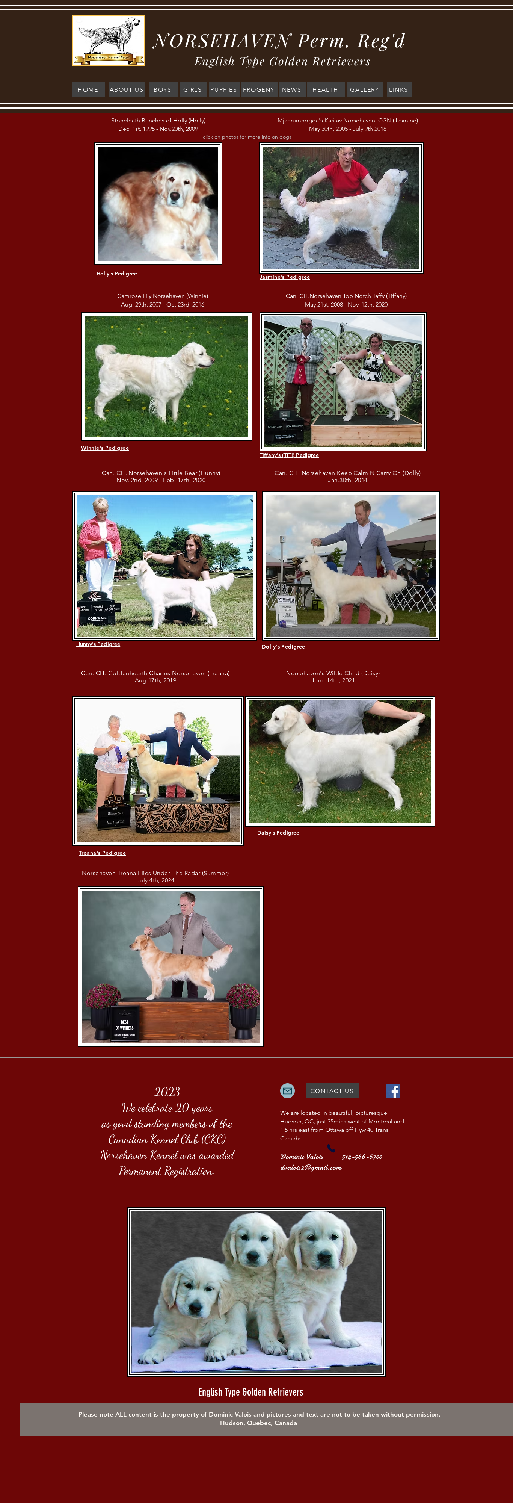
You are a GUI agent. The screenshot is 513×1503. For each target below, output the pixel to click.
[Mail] (287, 1090)
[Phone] (331, 1148)
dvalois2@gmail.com (310, 1167)
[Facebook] (393, 1091)
